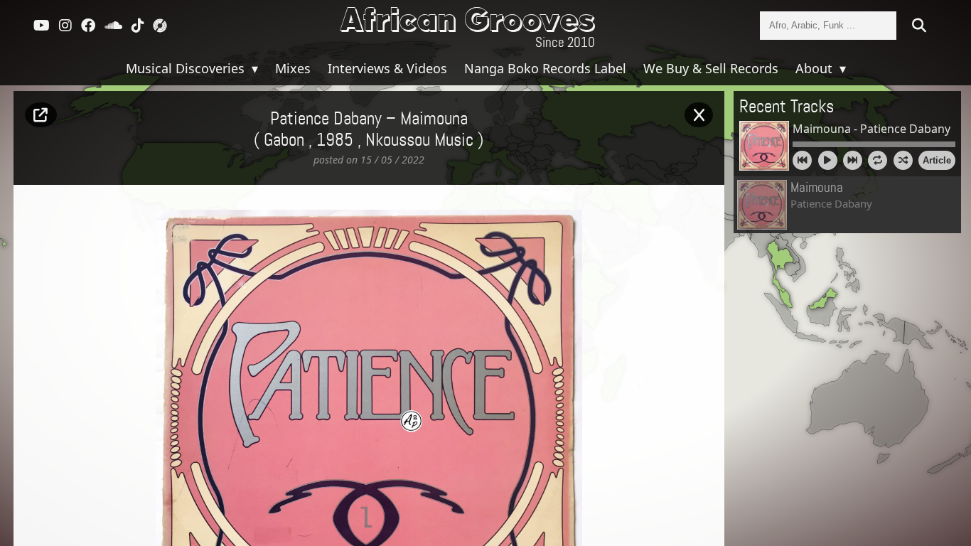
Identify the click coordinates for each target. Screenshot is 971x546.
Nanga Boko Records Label (545, 68)
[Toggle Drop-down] (253, 68)
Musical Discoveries (187, 68)
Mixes (293, 68)
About (815, 68)
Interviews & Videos (387, 68)
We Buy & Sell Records (710, 68)
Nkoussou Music (419, 140)
